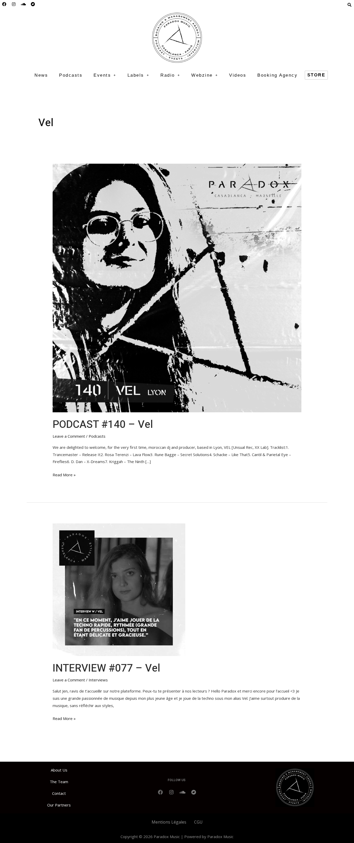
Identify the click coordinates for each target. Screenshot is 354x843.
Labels (136, 75)
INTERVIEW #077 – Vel (106, 668)
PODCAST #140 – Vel (103, 424)
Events (102, 75)
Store (316, 75)
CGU (198, 822)
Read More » (64, 474)
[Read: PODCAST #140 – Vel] (177, 287)
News (41, 75)
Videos (237, 75)
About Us (59, 770)
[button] (105, 75)
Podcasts (70, 75)
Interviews (98, 679)
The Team (59, 781)
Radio (167, 75)
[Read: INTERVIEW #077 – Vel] (119, 589)
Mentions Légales (169, 822)
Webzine (202, 75)
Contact (59, 793)
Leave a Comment (69, 436)
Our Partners (59, 805)
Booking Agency (277, 75)
